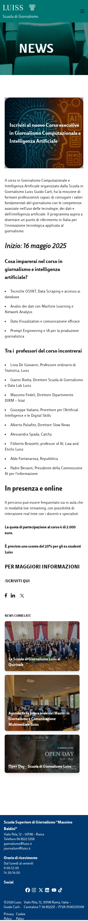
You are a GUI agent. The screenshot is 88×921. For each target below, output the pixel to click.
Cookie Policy (18, 914)
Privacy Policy (6, 914)
